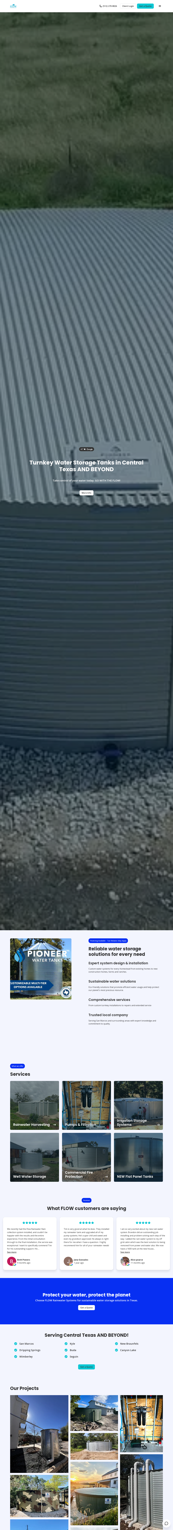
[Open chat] (166, 1523)
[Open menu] (160, 6)
